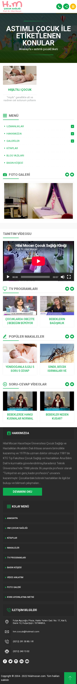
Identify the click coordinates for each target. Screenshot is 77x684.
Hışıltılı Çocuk (19, 90)
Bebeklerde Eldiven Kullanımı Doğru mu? (57, 416)
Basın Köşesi (14, 567)
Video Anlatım (15, 577)
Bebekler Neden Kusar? (20, 416)
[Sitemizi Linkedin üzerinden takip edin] (21, 661)
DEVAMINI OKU (22, 491)
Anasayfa (25, 49)
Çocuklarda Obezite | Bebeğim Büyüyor (20, 321)
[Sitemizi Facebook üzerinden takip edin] (5, 661)
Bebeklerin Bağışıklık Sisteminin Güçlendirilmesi (57, 321)
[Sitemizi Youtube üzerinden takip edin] (27, 661)
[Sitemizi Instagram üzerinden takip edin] (16, 661)
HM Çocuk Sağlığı (17, 528)
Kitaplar (12, 538)
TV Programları (16, 557)
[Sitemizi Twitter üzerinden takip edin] (10, 661)
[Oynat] (8, 277)
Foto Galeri (14, 587)
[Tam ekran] (69, 277)
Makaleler (13, 548)
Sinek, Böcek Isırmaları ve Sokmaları (19, 369)
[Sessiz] (63, 277)
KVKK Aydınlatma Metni (20, 597)
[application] (38, 261)
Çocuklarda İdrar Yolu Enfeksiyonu (57, 368)
